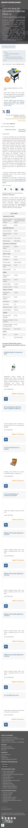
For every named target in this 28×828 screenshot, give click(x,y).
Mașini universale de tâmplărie (13, 57)
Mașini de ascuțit (7, 781)
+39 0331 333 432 (7, 809)
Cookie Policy (4, 766)
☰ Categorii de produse (8, 46)
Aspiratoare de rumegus (9, 785)
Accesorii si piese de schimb (10, 788)
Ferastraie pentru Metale (9, 798)
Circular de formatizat (8, 772)
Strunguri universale (8, 792)
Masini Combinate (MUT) (9, 771)
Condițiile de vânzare (10, 129)
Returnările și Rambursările (8, 748)
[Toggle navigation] (3, 5)
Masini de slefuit (7, 775)
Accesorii (5, 802)
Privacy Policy (5, 764)
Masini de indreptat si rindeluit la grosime (13, 774)
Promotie (3, 749)
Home (5, 52)
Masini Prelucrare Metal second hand (12, 800)
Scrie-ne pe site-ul (5, 754)
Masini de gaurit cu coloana (9, 797)
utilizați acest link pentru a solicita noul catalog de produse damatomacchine (14, 102)
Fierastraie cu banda (8, 783)
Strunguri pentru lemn (8, 777)
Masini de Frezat (7, 795)
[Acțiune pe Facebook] (7, 111)
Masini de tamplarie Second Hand (11, 780)
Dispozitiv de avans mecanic (10, 786)
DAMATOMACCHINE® (11, 2)
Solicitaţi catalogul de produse (9, 759)
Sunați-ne (3, 756)
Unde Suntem (4, 757)
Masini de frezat (7, 778)
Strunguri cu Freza (7, 794)
